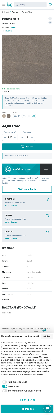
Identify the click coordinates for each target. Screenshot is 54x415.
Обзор (48, 336)
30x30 (25, 116)
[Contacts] (47, 408)
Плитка (9, 31)
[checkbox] (14, 382)
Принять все (27, 409)
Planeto (13, 27)
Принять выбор (27, 400)
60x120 (17, 116)
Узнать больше (11, 206)
